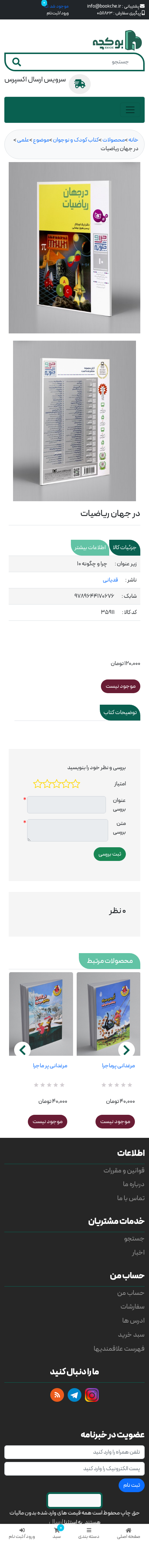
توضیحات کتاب (120, 712)
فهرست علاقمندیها (119, 1349)
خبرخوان (57, 1395)
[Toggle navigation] (130, 110)
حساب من (131, 1293)
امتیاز (120, 784)
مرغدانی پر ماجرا (50, 1066)
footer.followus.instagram (92, 1395)
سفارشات (132, 1307)
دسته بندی (88, 1536)
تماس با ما (131, 1198)
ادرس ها (133, 1321)
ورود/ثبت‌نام (58, 13)
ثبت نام (131, 1485)
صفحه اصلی (128, 1536)
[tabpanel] (74, 588)
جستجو (134, 1239)
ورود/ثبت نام (22, 1536)
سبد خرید (131, 1335)
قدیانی (110, 580)
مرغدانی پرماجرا (118, 1066)
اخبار (138, 1253)
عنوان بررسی (119, 804)
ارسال (56, 1522)
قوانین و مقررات (124, 1171)
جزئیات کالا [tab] (125, 547)
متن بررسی (119, 827)
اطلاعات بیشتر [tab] (90, 547)
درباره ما (134, 1184)
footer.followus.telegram (74, 1395)
